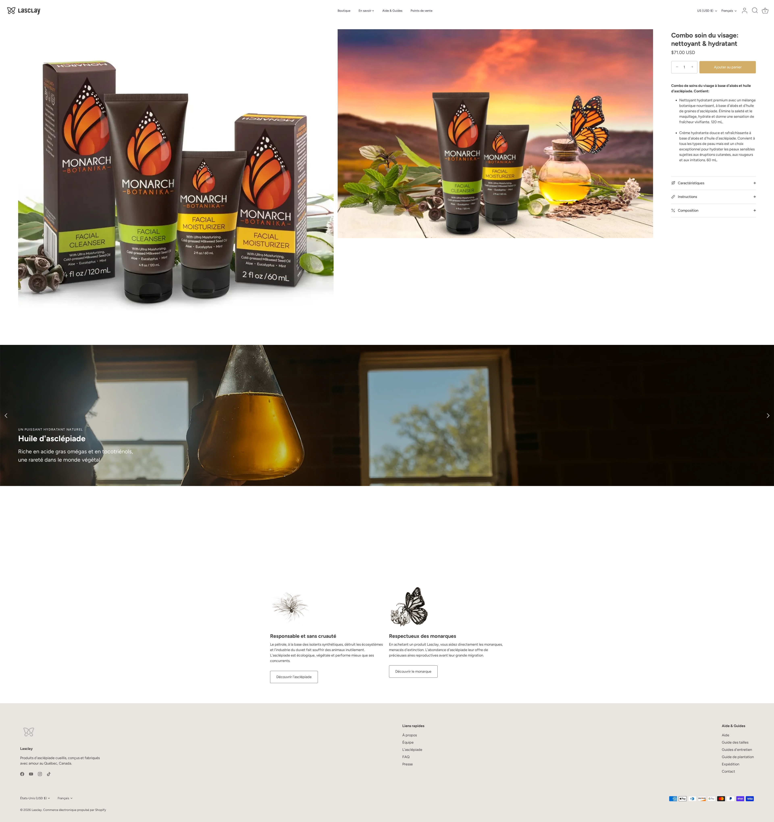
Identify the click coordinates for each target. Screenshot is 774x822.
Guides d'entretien (737, 749)
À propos (409, 735)
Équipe (408, 742)
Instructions (687, 197)
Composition (687, 210)
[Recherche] (754, 10)
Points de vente (421, 10)
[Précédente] (6, 415)
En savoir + (366, 10)
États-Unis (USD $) (33, 798)
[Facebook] (22, 773)
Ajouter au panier (728, 67)
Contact (728, 771)
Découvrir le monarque (413, 671)
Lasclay (37, 810)
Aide (725, 735)
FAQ (406, 757)
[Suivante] (768, 415)
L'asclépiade (412, 749)
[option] (387, 415)
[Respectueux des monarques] (409, 607)
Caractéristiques (690, 183)
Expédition (730, 764)
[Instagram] (40, 773)
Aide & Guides (392, 10)
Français (727, 10)
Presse (407, 764)
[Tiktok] (49, 773)
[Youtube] (31, 773)
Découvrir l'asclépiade (294, 677)
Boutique (344, 10)
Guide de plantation (738, 757)
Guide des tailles (735, 742)
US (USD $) (705, 10)
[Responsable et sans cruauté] (290, 607)
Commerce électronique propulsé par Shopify (74, 810)
